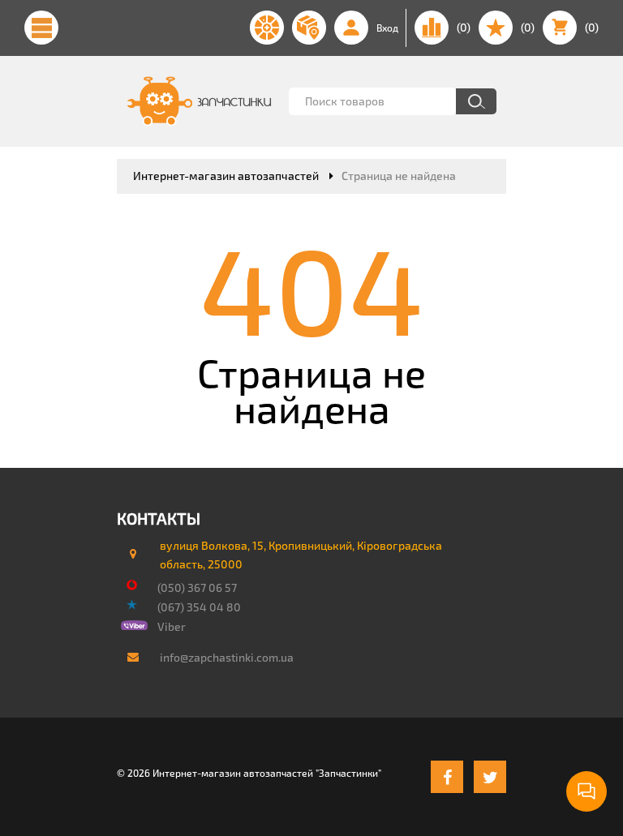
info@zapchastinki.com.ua (227, 657)
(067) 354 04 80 (199, 607)
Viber (171, 626)
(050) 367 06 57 (197, 587)
